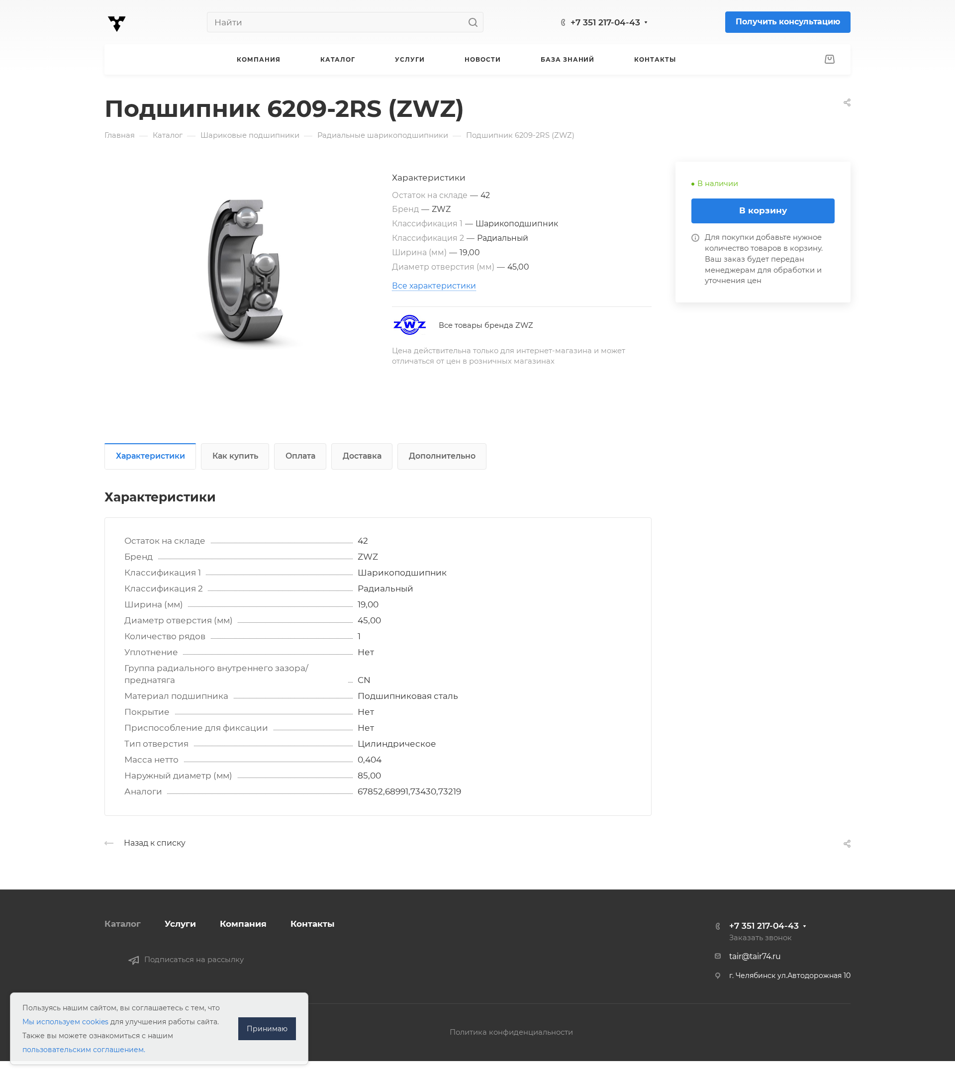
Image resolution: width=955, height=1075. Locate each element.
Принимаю (267, 1028)
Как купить (235, 456)
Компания (243, 924)
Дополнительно (442, 456)
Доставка (362, 456)
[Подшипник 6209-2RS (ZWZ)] (248, 274)
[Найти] (475, 22)
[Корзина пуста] (829, 60)
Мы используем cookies (65, 1021)
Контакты (312, 924)
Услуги (180, 924)
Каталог (122, 924)
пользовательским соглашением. (83, 1049)
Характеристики (150, 456)
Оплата (300, 456)
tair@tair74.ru (755, 956)
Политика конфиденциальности (511, 1032)
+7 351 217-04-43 (605, 22)
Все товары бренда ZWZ (486, 325)
